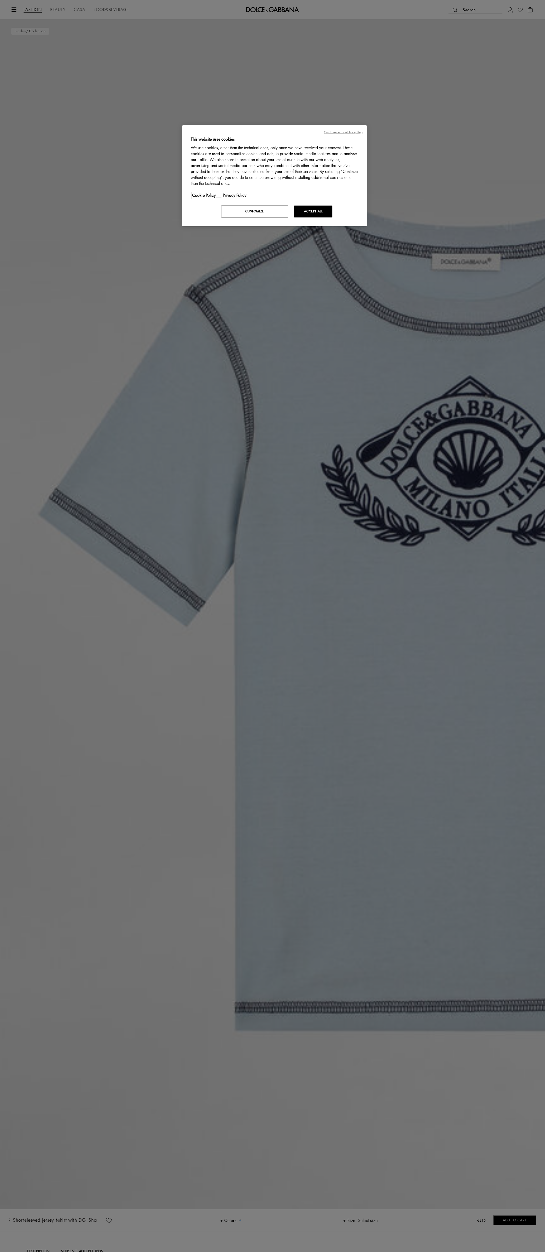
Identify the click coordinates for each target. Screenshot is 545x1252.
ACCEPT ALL (313, 211)
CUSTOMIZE (254, 211)
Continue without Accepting (343, 132)
